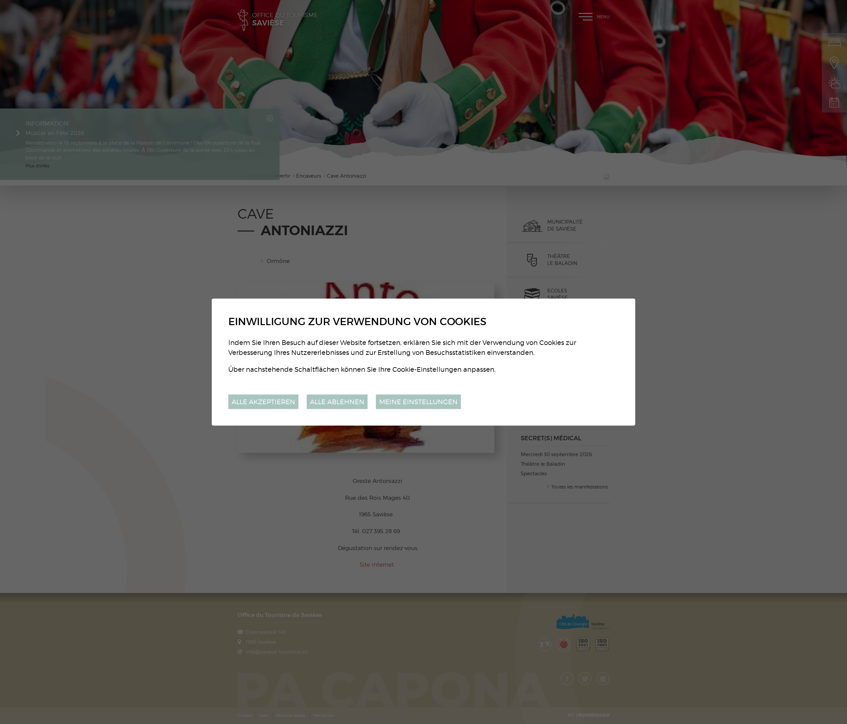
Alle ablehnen (337, 401)
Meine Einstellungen (418, 401)
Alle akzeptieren (263, 401)
